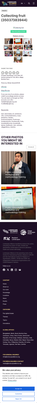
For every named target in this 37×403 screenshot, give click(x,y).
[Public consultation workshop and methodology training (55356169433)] (27, 43)
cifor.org (3, 86)
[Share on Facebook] (2, 72)
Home (4, 284)
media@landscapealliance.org (12, 363)
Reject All (18, 399)
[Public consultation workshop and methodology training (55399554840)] (9, 56)
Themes (5, 316)
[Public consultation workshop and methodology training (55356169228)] (18, 62)
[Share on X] (6, 72)
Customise (18, 394)
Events (5, 301)
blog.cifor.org (5, 90)
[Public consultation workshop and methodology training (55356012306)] (18, 43)
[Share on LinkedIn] (10, 72)
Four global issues (8, 313)
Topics (5, 320)
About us (5, 287)
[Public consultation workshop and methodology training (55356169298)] (18, 49)
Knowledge (6, 292)
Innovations (6, 323)
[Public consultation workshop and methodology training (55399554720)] (27, 56)
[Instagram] (13, 72)
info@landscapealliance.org (11, 357)
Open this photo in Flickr (18, 31)
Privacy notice (12, 380)
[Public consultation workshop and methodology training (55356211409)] (8, 49)
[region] (18, 385)
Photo (4, 10)
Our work (6, 289)
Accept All (18, 388)
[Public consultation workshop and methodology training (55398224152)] (28, 49)
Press (4, 304)
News (4, 298)
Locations (6, 295)
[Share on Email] (17, 72)
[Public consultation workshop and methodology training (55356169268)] (18, 56)
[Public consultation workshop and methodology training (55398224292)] (9, 43)
